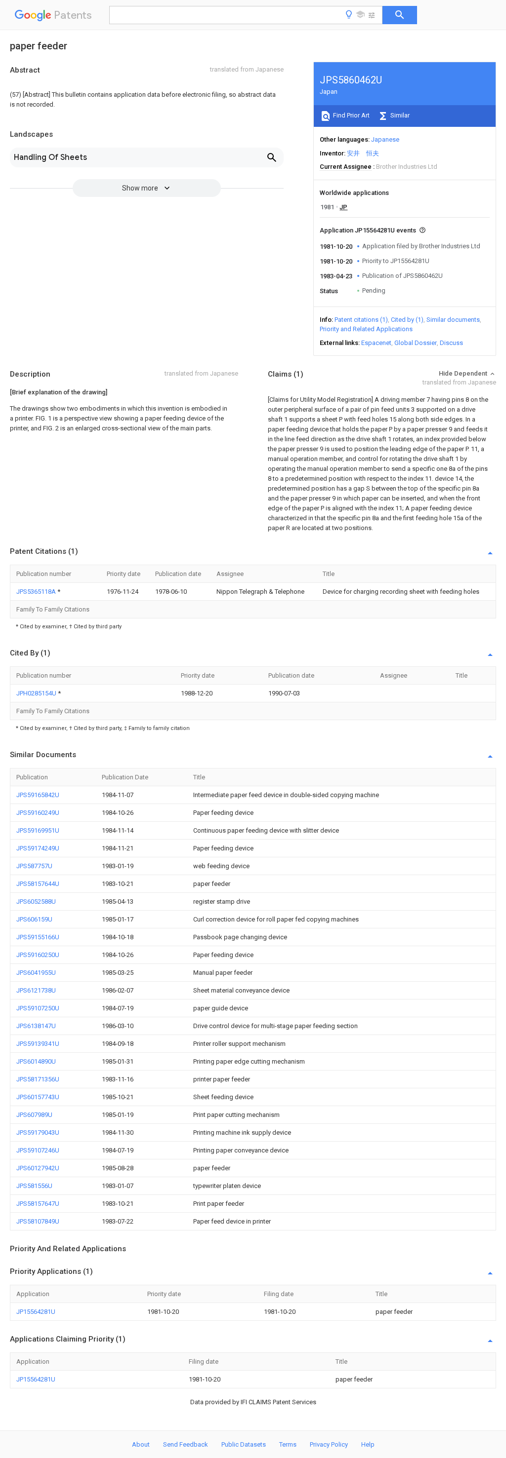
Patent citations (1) (361, 319)
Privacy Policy (329, 1444)
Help (368, 1444)
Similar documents (453, 319)
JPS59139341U (37, 1043)
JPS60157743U (37, 1097)
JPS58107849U (37, 1221)
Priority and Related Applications (366, 329)
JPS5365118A (36, 591)
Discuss (451, 342)
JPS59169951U (37, 830)
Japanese (385, 139)
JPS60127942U (37, 1168)
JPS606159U (34, 919)
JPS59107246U (37, 1150)
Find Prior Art (351, 115)
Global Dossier (415, 342)
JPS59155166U (37, 937)
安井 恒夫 (363, 153)
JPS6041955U (36, 972)
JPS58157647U (37, 1203)
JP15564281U (35, 1311)
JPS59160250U (37, 955)
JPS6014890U (36, 1061)
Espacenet (376, 342)
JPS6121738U (36, 990)
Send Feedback (185, 1444)
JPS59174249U (37, 848)
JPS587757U (34, 866)
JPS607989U (34, 1114)
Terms (287, 1444)
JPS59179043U (37, 1132)
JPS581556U (34, 1185)
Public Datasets (243, 1444)
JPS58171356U (37, 1079)
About (141, 1444)
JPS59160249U (37, 812)
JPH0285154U (37, 693)
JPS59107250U (37, 1008)
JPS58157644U (37, 883)
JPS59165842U (37, 795)
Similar (399, 115)
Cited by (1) (407, 319)
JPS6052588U (36, 901)
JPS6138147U (36, 1026)
